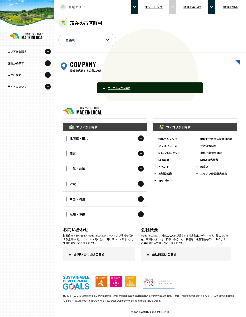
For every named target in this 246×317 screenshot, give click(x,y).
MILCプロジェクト (169, 153)
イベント (163, 166)
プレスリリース (167, 146)
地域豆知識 (165, 173)
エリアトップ (154, 7)
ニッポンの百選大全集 (213, 173)
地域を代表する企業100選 (216, 139)
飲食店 (204, 166)
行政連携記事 (208, 146)
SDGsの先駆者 (209, 160)
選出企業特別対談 (211, 153)
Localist (163, 160)
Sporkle (163, 180)
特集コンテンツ (167, 139)
